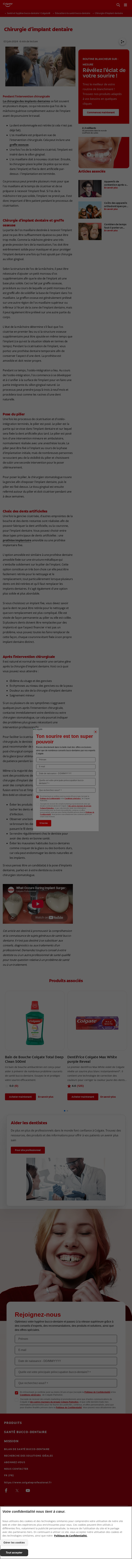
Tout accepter (14, 1552)
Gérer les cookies (14, 1542)
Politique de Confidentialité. (70, 1535)
